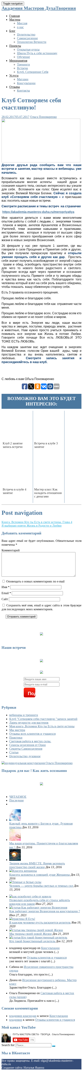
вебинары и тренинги (23, 715)
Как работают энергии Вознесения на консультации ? (44, 911)
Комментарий (11, 550)
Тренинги (23, 64)
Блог (12, 30)
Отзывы (14, 86)
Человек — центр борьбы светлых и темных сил (41, 885)
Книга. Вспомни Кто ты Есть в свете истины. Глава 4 (37, 522)
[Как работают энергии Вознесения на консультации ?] (38, 907)
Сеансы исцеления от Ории (27, 745)
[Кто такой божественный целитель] (38, 937)
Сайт (5, 599)
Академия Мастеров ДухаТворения (39, 8)
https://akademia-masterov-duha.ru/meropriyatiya (38, 212)
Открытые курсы (28, 49)
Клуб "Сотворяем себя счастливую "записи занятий (43, 719)
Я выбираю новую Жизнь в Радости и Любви (32, 525)
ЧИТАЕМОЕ (17, 796)
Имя (5, 587)
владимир (15, 1019)
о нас (20, 27)
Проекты (15, 45)
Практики (15, 737)
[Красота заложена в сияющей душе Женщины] (23, 870)
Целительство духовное (25, 756)
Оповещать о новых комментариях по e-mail (35, 581)
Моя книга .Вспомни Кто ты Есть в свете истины (42, 726)
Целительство (26, 34)
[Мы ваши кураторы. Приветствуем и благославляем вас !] (15, 839)
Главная (14, 16)
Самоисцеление (27, 38)
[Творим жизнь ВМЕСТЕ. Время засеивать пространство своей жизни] (15, 859)
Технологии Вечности (31, 42)
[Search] (53, 1046)
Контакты (23, 90)
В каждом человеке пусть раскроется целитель (40, 922)
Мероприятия (18, 60)
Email (6, 593)
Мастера (14, 19)
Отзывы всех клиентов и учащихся (32, 733)
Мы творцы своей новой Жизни (30, 933)
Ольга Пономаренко (43, 116)
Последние (16, 800)
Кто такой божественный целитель (32, 941)
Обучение (23, 57)
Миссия (22, 23)
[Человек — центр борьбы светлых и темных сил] (25, 882)
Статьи (14, 752)
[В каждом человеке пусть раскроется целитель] (22, 918)
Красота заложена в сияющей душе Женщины (39, 874)
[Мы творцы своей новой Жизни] (36, 930)
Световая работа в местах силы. (30, 741)
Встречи (22, 68)
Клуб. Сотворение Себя (32, 72)
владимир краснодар (22, 1016)
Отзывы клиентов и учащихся (47, 957)
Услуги (14, 75)
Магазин (22, 79)
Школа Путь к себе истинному (37, 53)
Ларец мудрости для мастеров (28, 722)
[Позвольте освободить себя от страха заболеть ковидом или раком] (30, 896)
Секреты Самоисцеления (25, 748)
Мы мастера (17, 730)
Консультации (26, 83)
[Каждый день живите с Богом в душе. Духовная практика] (15, 819)
